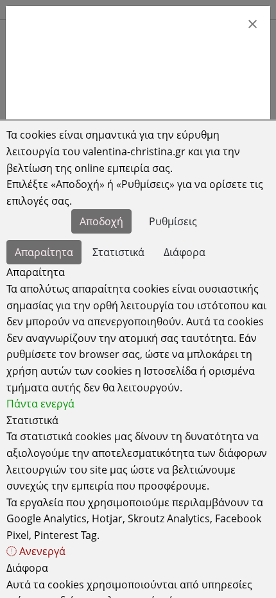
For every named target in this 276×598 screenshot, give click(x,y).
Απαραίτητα (44, 252)
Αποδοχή (101, 221)
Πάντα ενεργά (40, 404)
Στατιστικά (118, 252)
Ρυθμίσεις (173, 221)
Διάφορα (184, 252)
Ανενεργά (41, 551)
